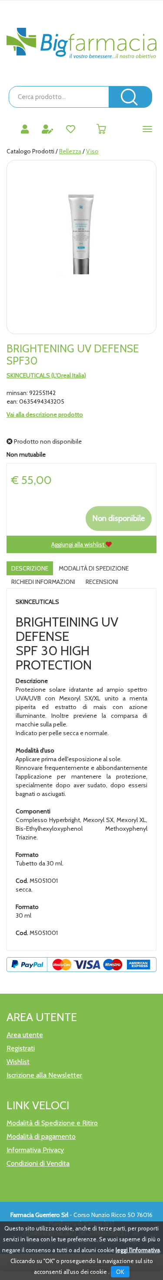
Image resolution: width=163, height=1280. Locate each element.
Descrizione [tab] (29, 568)
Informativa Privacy (35, 1150)
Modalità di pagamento (41, 1136)
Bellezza (70, 151)
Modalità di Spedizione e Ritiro (52, 1123)
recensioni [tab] (102, 582)
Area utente (25, 1035)
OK (120, 1272)
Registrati (21, 1048)
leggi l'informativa (138, 1250)
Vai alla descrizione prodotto (45, 414)
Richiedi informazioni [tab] (43, 582)
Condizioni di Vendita (38, 1163)
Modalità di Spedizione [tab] (94, 568)
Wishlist (18, 1062)
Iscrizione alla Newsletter (44, 1075)
